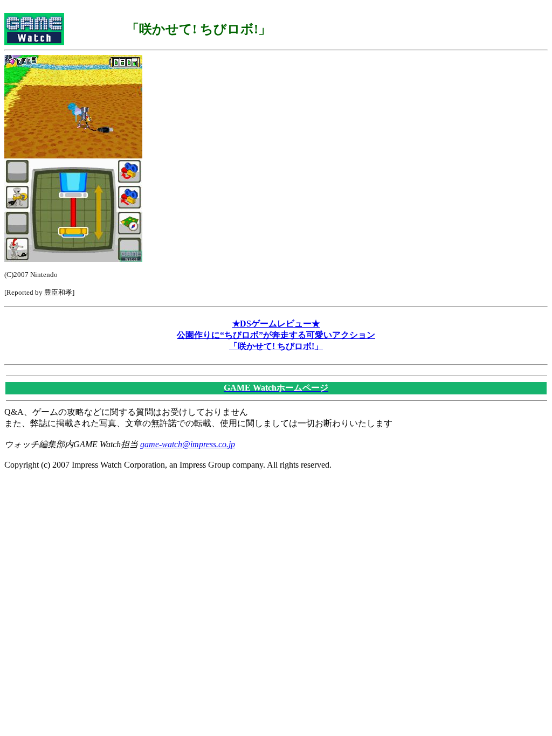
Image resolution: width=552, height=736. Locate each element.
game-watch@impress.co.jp (187, 444)
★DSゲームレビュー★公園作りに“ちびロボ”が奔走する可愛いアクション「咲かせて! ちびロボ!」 (276, 335)
